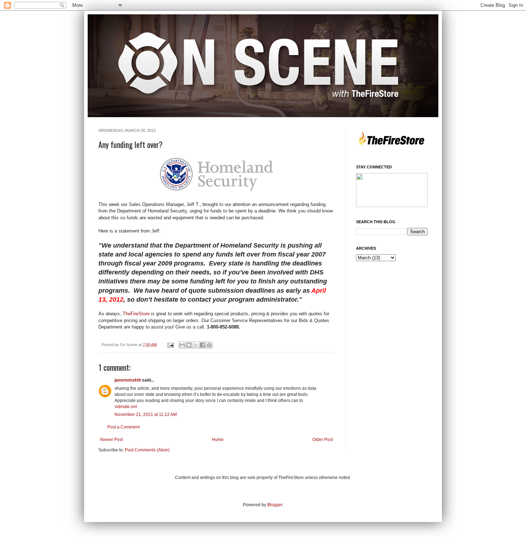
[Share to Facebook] (202, 345)
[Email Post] (170, 344)
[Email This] (182, 345)
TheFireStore (136, 313)
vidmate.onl (126, 406)
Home (218, 439)
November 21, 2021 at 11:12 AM (146, 414)
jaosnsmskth (128, 380)
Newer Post (111, 439)
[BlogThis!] (189, 345)
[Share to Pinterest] (209, 345)
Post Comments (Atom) (147, 449)
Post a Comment (123, 427)
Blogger (274, 504)
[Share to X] (195, 345)
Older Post (322, 439)
